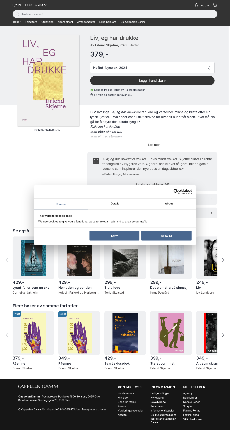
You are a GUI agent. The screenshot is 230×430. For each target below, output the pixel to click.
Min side (123, 397)
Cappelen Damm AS (33, 409)
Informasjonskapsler (162, 410)
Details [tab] (115, 203)
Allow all (166, 235)
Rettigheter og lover (94, 409)
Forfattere (31, 21)
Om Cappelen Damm (133, 21)
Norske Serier (191, 401)
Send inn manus (127, 401)
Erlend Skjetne (106, 45)
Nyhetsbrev (157, 397)
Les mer (154, 145)
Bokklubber (190, 397)
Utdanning (48, 21)
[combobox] (115, 14)
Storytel (187, 406)
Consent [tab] (61, 203)
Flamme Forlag (191, 410)
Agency (187, 393)
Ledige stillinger (160, 393)
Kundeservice (126, 393)
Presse (122, 406)
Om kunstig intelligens (163, 414)
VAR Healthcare (192, 419)
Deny (114, 235)
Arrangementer (86, 21)
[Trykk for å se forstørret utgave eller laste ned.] (48, 80)
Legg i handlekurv (152, 80)
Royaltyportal (158, 401)
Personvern (157, 406)
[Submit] (17, 14)
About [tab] (169, 203)
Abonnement (65, 21)
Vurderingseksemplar (130, 410)
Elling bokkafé (107, 21)
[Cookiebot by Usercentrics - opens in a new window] (176, 191)
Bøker (16, 21)
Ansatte (122, 414)
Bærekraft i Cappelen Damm (163, 420)
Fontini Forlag (191, 414)
